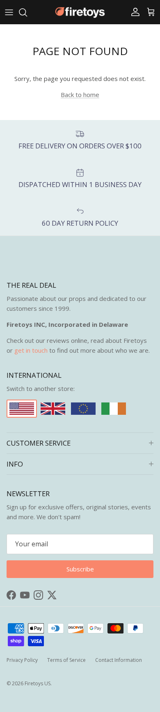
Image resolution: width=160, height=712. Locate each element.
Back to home (80, 94)
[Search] (27, 12)
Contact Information (118, 660)
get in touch (31, 350)
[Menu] (9, 12)
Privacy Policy (22, 660)
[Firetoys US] (80, 12)
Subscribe (80, 569)
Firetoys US (37, 683)
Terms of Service (66, 660)
